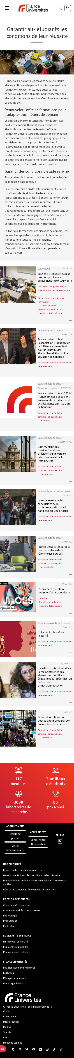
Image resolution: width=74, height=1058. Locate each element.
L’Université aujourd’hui (15, 947)
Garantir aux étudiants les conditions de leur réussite (31, 875)
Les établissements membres (19, 968)
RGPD (6, 1037)
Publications (9, 926)
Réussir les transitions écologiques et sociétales (29, 890)
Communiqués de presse (50, 330)
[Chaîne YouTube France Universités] (33, 1049)
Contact (7, 1011)
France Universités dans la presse (21, 910)
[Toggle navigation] (7, 8)
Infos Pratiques (11, 1022)
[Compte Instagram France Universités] (47, 1049)
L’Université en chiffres (15, 952)
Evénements (44, 269)
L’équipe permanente (14, 978)
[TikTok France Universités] (54, 1049)
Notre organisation (13, 983)
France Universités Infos (50, 623)
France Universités (16, 1007)
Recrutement (10, 1016)
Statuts (7, 1032)
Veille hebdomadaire (15, 848)
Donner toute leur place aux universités (24, 870)
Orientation (46, 737)
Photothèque (10, 916)
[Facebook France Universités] (13, 1049)
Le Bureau (8, 973)
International (47, 474)
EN (68, 7)
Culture (41, 598)
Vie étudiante (47, 567)
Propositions (10, 921)
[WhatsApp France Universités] (60, 1049)
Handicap (45, 420)
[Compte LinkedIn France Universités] (40, 1049)
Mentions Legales (12, 1043)
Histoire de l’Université (15, 942)
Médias (7, 1027)
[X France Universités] (20, 1049)
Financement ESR (49, 305)
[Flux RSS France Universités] (60, 842)
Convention (43, 388)
